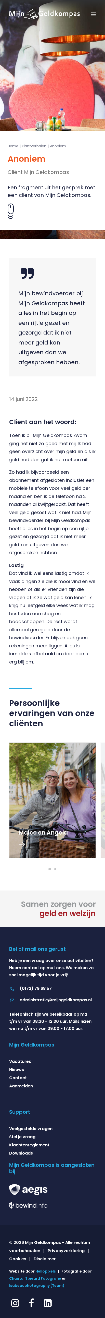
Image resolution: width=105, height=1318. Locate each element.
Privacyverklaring (66, 1251)
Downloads (21, 1153)
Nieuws (16, 1070)
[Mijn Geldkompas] (44, 14)
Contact (18, 1078)
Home (13, 146)
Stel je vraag (22, 1137)
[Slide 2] (55, 869)
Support (19, 1111)
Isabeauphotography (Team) (36, 1285)
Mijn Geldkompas (31, 1044)
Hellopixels (45, 1271)
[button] (93, 14)
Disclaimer (45, 1259)
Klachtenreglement (29, 1145)
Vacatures (20, 1061)
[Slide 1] (49, 869)
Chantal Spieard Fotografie (35, 1278)
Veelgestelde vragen (30, 1129)
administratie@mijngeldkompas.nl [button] (56, 1000)
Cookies (17, 1259)
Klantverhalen (34, 146)
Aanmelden (21, 1086)
